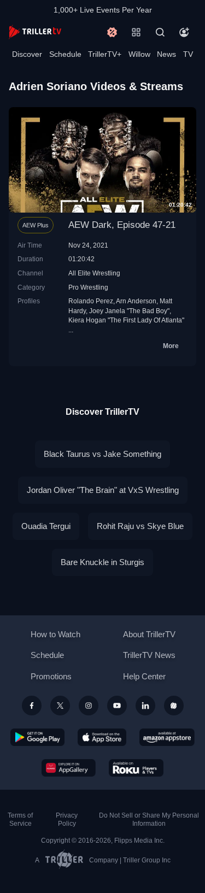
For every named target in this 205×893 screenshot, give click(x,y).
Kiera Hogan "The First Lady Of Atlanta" (126, 320)
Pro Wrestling (88, 287)
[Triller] (174, 705)
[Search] (160, 32)
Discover (27, 54)
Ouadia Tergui (46, 526)
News (166, 54)
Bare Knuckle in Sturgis (102, 562)
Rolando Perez (90, 300)
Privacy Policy (67, 819)
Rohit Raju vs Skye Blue (140, 526)
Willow (139, 54)
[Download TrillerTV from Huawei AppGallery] (69, 768)
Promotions (51, 676)
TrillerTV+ (104, 54)
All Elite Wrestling (94, 273)
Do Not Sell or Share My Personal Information (149, 819)
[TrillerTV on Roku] (136, 768)
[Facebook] (32, 705)
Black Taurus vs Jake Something (102, 454)
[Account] (184, 32)
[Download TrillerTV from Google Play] (37, 737)
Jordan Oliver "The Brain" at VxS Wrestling (103, 490)
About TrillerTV (149, 634)
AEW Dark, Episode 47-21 (121, 225)
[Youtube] (117, 705)
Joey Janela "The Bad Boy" (129, 310)
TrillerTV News (149, 655)
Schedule (65, 54)
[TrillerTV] (35, 32)
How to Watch (55, 634)
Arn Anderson (136, 300)
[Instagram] (88, 705)
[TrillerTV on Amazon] (167, 737)
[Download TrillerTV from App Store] (102, 737)
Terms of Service (20, 819)
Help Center (144, 676)
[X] (60, 705)
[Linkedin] (145, 705)
